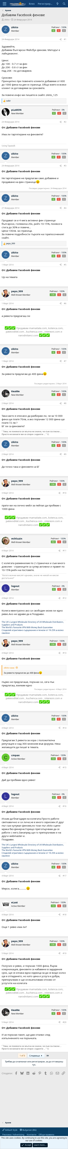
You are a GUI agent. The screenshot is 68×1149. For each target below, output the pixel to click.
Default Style (10, 1129)
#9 (65, 454)
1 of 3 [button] (22, 1055)
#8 (65, 403)
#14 (64, 728)
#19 (64, 953)
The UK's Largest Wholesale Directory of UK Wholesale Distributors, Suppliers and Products (33, 623)
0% (63, 109)
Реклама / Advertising (13, 1134)
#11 (64, 550)
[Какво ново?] (57, 4)
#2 (65, 121)
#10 (64, 493)
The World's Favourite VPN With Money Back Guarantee (27, 627)
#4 (65, 208)
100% (63, 27)
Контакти (31, 1134)
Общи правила (46, 1134)
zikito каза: (9, 667)
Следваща (34, 1055)
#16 (64, 806)
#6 (65, 303)
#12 (64, 598)
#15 (64, 767)
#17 (64, 875)
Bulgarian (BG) (29, 1129)
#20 (64, 1022)
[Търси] (64, 4)
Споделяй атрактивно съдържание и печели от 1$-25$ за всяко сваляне (33, 631)
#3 (65, 165)
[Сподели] (60, 39)
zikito (7, 19)
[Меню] (4, 3)
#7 (65, 361)
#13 (64, 653)
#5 (65, 264)
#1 (65, 39)
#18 (64, 914)
